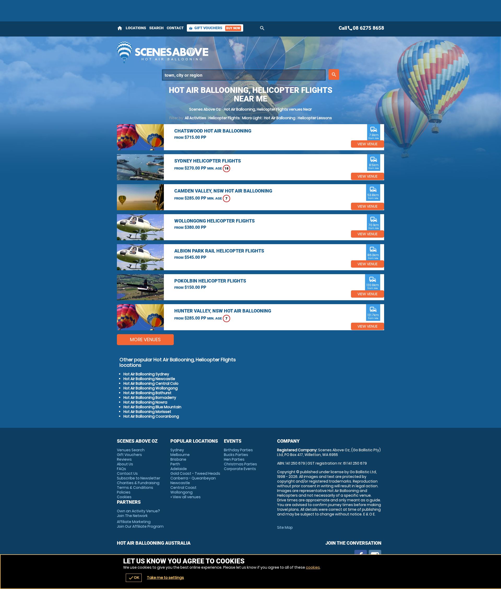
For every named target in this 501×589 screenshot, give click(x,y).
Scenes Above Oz (205, 109)
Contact (175, 28)
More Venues (145, 339)
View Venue (367, 144)
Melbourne (180, 454)
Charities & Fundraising (138, 482)
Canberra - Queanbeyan (193, 478)
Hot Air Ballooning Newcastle (149, 378)
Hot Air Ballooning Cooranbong (151, 416)
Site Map (285, 527)
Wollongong (181, 492)
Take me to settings (165, 577)
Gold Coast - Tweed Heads (195, 473)
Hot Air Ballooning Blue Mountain (152, 407)
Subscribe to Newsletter (138, 478)
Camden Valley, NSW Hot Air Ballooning (223, 191)
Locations (136, 28)
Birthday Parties (238, 450)
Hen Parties (234, 459)
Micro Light (252, 118)
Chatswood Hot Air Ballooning (212, 131)
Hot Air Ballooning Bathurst (147, 392)
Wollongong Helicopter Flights (214, 221)
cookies (313, 567)
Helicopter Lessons (315, 118)
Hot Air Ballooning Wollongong (150, 388)
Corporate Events (240, 468)
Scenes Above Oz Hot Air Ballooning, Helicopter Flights (204, 52)
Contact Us (127, 473)
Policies (123, 492)
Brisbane (178, 459)
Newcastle (180, 482)
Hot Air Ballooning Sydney (146, 374)
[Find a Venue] (244, 75)
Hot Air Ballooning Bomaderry (149, 397)
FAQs (121, 468)
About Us (125, 464)
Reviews (124, 459)
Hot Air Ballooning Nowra (145, 402)
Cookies (124, 497)
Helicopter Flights (224, 118)
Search (156, 28)
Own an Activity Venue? (138, 513)
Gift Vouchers (214, 28)
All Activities (195, 118)
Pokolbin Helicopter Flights (210, 281)
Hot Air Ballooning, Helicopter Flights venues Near (268, 109)
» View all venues (185, 497)
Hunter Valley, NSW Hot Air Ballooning (222, 311)
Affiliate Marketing (140, 524)
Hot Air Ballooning (279, 118)
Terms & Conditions (135, 487)
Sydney (177, 450)
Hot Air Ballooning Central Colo (150, 383)
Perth (175, 464)
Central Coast (183, 487)
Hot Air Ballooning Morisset (147, 411)
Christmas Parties (240, 464)
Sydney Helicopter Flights (207, 161)
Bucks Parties (236, 454)
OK (133, 578)
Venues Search (131, 450)
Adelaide (178, 468)
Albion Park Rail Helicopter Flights (219, 251)
